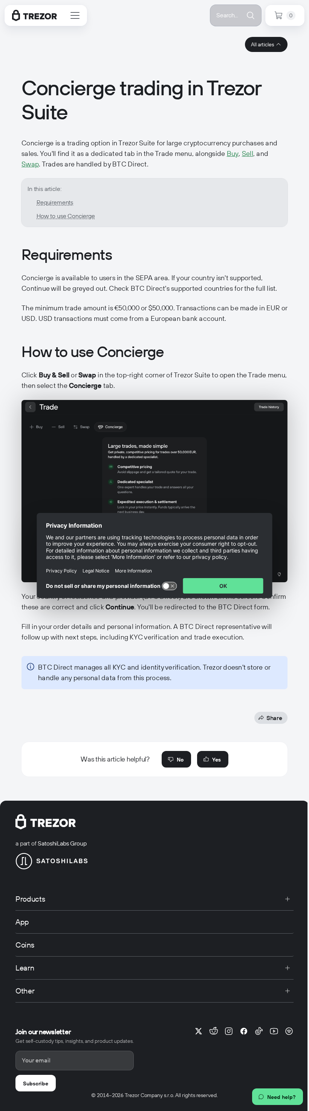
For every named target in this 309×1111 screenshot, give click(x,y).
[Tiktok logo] (258, 1031)
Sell (247, 153)
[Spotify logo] (289, 1031)
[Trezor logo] (34, 15)
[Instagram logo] (228, 1031)
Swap (30, 164)
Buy (233, 153)
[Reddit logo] (213, 1031)
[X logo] (198, 1031)
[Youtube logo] (273, 1031)
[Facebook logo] (243, 1031)
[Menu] (75, 15)
